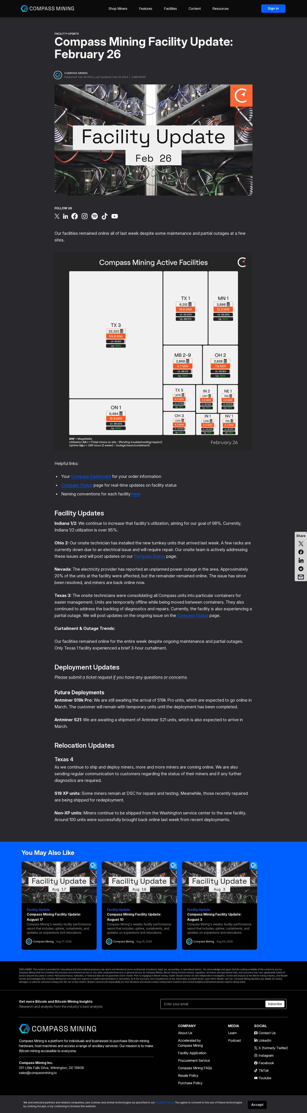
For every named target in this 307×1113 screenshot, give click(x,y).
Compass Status (77, 485)
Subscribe (275, 1004)
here (136, 493)
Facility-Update (67, 33)
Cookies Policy (164, 1102)
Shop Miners (117, 8)
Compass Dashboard (91, 476)
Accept (257, 1105)
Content (195, 8)
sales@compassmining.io (38, 1073)
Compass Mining (76, 73)
